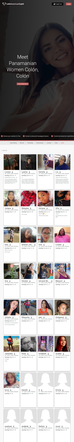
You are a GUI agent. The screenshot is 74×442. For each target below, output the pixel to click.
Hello (6, 361)
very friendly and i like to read (61, 216)
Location (49, 143)
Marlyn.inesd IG (8, 250)
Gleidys (25, 281)
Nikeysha (25, 317)
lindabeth (42, 354)
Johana (8, 208)
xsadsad (8, 426)
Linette (58, 245)
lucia (7, 390)
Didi (40, 245)
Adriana (42, 208)
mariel (57, 213)
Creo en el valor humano (61, 177)
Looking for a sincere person (11, 322)
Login (68, 4)
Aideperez (60, 317)
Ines (6, 245)
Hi (22, 177)
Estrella (42, 172)
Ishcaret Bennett (44, 281)
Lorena (7, 172)
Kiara (24, 354)
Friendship (30, 143)
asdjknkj (25, 426)
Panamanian (39, 143)
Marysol (59, 281)
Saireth (25, 390)
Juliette (8, 317)
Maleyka (25, 208)
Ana (6, 281)
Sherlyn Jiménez (27, 245)
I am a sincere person (10, 324)
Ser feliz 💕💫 (42, 213)
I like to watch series (43, 215)
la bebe (59, 354)
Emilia (58, 390)
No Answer (24, 214)
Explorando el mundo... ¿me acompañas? (11, 177)
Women (22, 143)
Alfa (57, 208)
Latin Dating (13, 143)
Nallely (42, 426)
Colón (56, 143)
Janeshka (9, 354)
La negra (7, 359)
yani (40, 317)
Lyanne (25, 172)
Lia (57, 172)
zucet (58, 426)
